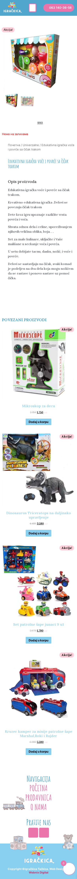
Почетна (14, 145)
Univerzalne (31, 145)
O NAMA (38, 807)
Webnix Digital (38, 872)
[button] (32, 8)
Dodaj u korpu (38, 422)
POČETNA (38, 788)
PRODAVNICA (38, 797)
